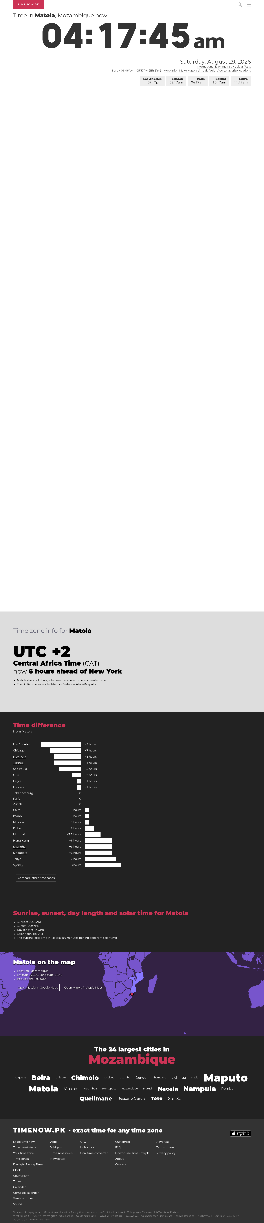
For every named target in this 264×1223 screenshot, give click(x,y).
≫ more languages (39, 1219)
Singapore (20, 853)
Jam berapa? (166, 1216)
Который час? (132, 1216)
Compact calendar (26, 1193)
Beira (40, 1078)
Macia (194, 1077)
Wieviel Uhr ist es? (185, 1216)
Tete (157, 1098)
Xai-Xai (175, 1098)
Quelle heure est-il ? (86, 1216)
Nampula (199, 1089)
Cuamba (125, 1077)
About (119, 1159)
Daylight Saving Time (28, 1164)
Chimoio (85, 1077)
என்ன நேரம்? (233, 1216)
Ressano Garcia (131, 1098)
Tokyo (241, 80)
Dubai (17, 828)
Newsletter (57, 1159)
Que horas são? (149, 1216)
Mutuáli (147, 1088)
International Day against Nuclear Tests (224, 66)
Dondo (141, 1078)
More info (170, 70)
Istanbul (18, 816)
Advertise (162, 1142)
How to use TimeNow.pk (132, 1153)
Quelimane (96, 1098)
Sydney (18, 865)
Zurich (17, 804)
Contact (120, 1164)
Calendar (19, 1187)
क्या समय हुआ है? (50, 1216)
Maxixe (70, 1088)
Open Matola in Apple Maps (83, 987)
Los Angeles (152, 80)
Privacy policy (165, 1153)
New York (19, 756)
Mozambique (132, 1059)
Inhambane (159, 1077)
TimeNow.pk (28, 4)
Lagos (17, 781)
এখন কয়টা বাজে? (117, 1216)
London (176, 80)
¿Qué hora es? (66, 1216)
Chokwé (109, 1077)
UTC (16, 775)
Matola (43, 1088)
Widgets (56, 1147)
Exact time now (24, 1142)
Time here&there (24, 1147)
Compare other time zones (36, 878)
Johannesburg (23, 793)
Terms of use (165, 1147)
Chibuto (61, 1077)
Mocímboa (90, 1088)
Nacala (168, 1088)
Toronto (18, 762)
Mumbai (19, 834)
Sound (17, 1204)
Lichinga (178, 1078)
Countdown (21, 1176)
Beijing (219, 80)
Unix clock (87, 1147)
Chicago (18, 750)
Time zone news (61, 1153)
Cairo (16, 810)
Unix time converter (94, 1153)
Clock (17, 1170)
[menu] (249, 5)
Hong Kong (21, 840)
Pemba (227, 1089)
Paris (198, 80)
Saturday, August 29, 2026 (215, 62)
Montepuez (109, 1088)
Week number (23, 1198)
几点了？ (37, 1216)
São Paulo (20, 769)
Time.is (162, 1212)
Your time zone (23, 1153)
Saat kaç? (220, 1216)
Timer (17, 1181)
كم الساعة (104, 1216)
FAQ (118, 1147)
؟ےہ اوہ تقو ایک (20, 1219)
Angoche (20, 1077)
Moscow (18, 822)
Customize (122, 1142)
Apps (53, 1142)
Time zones (21, 1159)
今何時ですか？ (205, 1216)
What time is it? (21, 1216)
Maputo (226, 1077)
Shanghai (19, 846)
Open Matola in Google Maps (38, 987)
